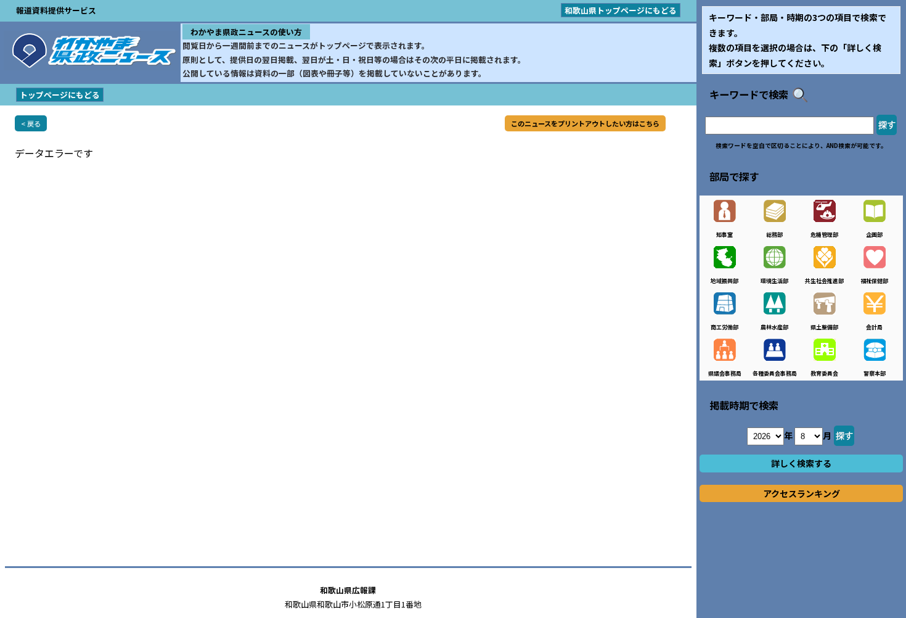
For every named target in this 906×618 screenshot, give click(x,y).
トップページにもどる (60, 95)
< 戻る (31, 123)
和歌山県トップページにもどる (621, 10)
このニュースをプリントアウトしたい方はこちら (585, 123)
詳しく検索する (801, 463)
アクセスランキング (801, 493)
